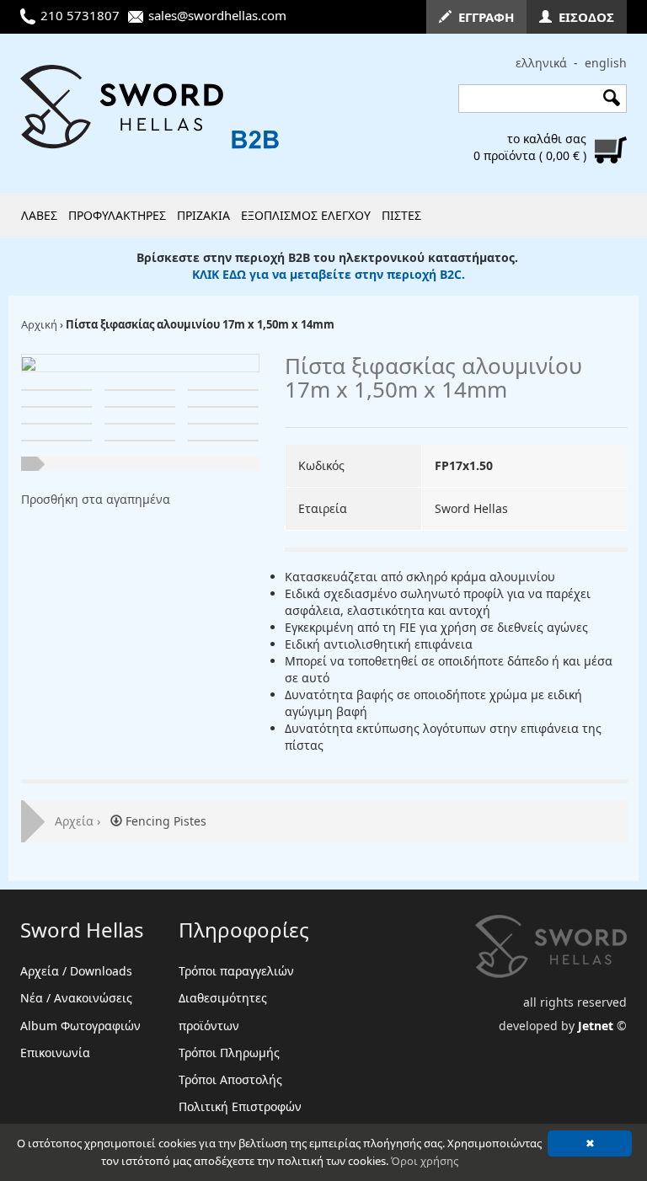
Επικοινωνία (55, 1053)
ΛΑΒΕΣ (39, 215)
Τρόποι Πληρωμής (229, 1053)
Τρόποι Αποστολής (230, 1079)
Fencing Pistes (164, 821)
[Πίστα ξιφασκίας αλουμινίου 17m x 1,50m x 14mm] (28, 363)
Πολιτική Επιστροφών (240, 1106)
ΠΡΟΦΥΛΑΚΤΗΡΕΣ (117, 215)
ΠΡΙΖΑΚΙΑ (203, 215)
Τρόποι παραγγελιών (236, 971)
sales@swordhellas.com (217, 15)
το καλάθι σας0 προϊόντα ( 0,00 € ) (529, 147)
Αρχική (39, 324)
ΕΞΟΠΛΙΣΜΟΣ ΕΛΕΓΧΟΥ (306, 215)
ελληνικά (541, 63)
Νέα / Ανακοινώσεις (76, 998)
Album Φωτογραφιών (80, 1026)
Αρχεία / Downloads (76, 971)
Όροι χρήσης (424, 1160)
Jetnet (595, 1026)
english (606, 63)
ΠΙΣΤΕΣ (401, 215)
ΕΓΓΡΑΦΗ (483, 16)
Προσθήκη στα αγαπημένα (95, 499)
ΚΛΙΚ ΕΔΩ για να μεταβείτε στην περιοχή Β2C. (328, 274)
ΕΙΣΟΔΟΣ (583, 16)
